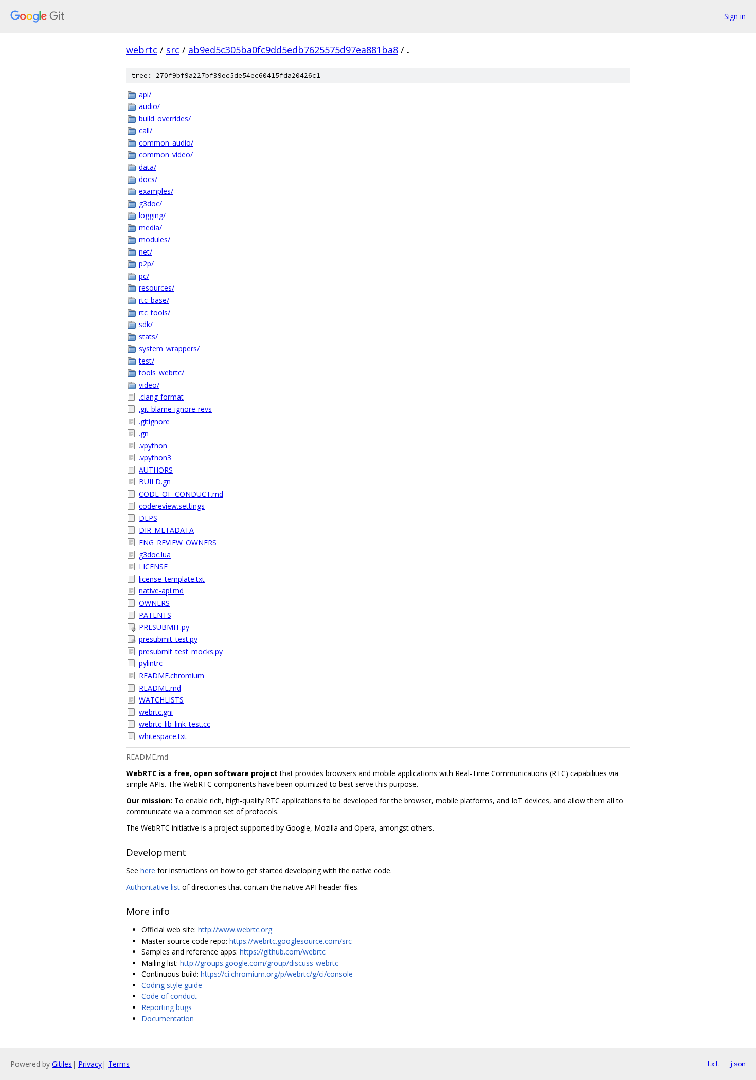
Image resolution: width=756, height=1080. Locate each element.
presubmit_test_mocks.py (181, 651)
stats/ (148, 336)
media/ (150, 227)
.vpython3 (155, 457)
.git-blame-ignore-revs (175, 409)
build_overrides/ (165, 118)
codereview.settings (172, 506)
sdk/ (146, 324)
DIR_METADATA (166, 530)
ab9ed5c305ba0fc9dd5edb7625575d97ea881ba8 (293, 50)
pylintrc (151, 663)
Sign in (735, 16)
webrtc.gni (156, 712)
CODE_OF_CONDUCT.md (181, 494)
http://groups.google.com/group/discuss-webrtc (259, 963)
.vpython (153, 446)
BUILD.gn (155, 482)
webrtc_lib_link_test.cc (174, 724)
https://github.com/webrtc (283, 952)
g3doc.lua (155, 555)
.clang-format (161, 397)
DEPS (148, 518)
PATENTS (155, 615)
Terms (119, 1064)
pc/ (144, 276)
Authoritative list (153, 887)
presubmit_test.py (168, 639)
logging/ (152, 215)
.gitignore (154, 421)
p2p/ (146, 263)
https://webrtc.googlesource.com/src (290, 941)
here (147, 870)
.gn (144, 433)
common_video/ (166, 154)
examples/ (156, 191)
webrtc (141, 50)
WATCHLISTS (161, 700)
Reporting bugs (166, 1007)
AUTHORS (156, 470)
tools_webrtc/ (161, 372)
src (172, 50)
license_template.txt (172, 579)
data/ (147, 167)
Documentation (167, 1018)
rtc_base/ (154, 300)
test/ (146, 361)
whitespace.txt (163, 736)
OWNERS (154, 603)
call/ (145, 130)
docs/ (148, 179)
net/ (145, 252)
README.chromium (171, 675)
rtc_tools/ (154, 312)
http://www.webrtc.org (235, 929)
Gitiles (62, 1064)
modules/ (154, 239)
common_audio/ (166, 143)
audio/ (149, 106)
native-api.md (161, 591)
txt (713, 1063)
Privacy (90, 1064)
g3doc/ (150, 203)
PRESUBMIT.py (164, 627)
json (737, 1063)
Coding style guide (171, 985)
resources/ (156, 288)
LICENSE (153, 566)
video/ (149, 385)
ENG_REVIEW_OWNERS (178, 542)
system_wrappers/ (169, 348)
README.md (160, 688)
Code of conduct (169, 996)
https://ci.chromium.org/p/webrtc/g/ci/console (277, 974)
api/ (145, 94)
